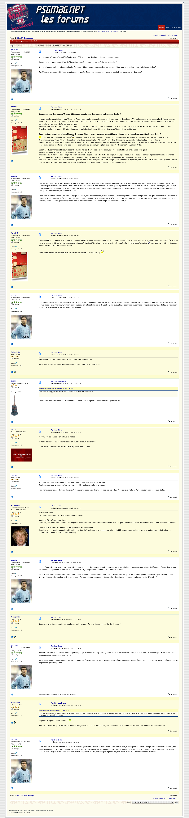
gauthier (115, 31)
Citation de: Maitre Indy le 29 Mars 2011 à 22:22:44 (56, 388)
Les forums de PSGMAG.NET (21, 31)
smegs (13, 430)
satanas (14, 475)
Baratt (13, 381)
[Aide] (167, 25)
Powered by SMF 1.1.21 (16, 810)
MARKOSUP (101, 31)
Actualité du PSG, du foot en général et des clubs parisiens (52, 31)
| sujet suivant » (172, 35)
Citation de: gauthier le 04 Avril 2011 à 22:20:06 (55, 710)
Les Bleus (123, 31)
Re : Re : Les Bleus (58, 381)
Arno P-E (109, 31)
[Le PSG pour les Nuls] (14, 372)
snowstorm (15, 505)
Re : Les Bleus (56, 107)
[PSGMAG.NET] (176, 25)
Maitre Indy (15, 352)
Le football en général (80, 31)
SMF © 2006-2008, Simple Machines (35, 810)
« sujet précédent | (159, 35)
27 (22, 38)
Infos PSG (50, 810)
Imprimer (173, 38)
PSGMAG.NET (19, 812)
